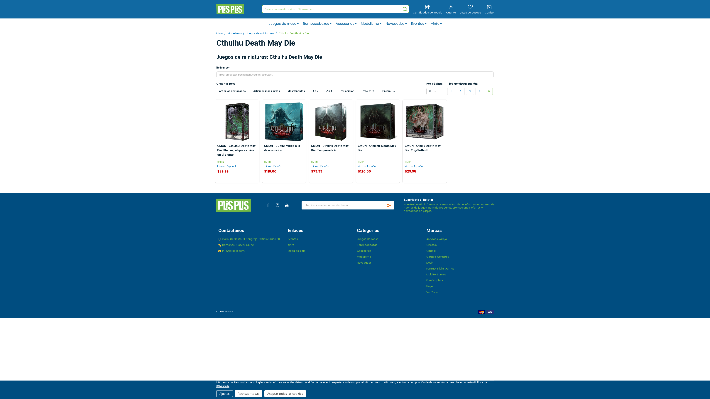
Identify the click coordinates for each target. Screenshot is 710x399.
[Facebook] (268, 205)
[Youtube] (287, 205)
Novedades (395, 23)
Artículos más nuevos (266, 91)
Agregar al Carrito (284, 181)
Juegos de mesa (282, 23)
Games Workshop (437, 257)
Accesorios (345, 23)
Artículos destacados (232, 91)
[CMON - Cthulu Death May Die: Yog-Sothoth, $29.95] (425, 122)
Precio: (369, 92)
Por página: (434, 84)
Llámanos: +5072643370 (238, 245)
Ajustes (224, 394)
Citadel (431, 251)
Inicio (219, 33)
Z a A (329, 91)
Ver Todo (432, 292)
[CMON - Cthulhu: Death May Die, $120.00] (378, 122)
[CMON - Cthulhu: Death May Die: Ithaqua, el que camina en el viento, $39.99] (237, 122)
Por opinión (347, 91)
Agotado (237, 181)
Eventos (417, 23)
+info (435, 23)
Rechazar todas (248, 394)
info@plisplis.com (233, 251)
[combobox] (335, 9)
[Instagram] (277, 205)
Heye (429, 286)
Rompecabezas (316, 23)
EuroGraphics (434, 280)
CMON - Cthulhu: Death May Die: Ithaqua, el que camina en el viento (236, 150)
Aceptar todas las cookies (285, 394)
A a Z (315, 91)
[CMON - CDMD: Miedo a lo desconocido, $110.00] (284, 122)
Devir (429, 263)
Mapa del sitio (296, 251)
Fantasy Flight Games (440, 268)
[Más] (298, 23)
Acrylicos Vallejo (436, 239)
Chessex (431, 245)
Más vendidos (296, 91)
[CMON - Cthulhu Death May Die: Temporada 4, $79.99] (331, 122)
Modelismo (370, 23)
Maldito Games (436, 274)
